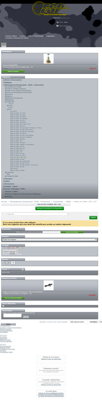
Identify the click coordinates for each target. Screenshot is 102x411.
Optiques (8, 82)
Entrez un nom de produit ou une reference (29, 232)
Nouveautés (3, 338)
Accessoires (9, 184)
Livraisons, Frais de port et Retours (10, 327)
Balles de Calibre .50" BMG (17, 170)
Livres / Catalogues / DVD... (15, 189)
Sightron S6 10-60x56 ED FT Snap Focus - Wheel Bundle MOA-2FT (23, 291)
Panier (4, 269)
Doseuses (10, 94)
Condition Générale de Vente (16, 38)
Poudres (11, 107)
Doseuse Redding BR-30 (10, 65)
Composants (10, 101)
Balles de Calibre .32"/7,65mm (18, 133)
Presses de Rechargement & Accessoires (19, 92)
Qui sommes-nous (5, 346)
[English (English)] (5, 248)
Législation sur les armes (7, 349)
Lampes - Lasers (11, 186)
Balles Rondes (14, 168)
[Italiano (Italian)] (22, 248)
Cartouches (10, 172)
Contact (23, 36)
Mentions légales (5, 347)
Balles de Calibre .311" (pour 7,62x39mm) (21, 137)
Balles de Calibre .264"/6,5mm (18, 122)
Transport (8, 179)
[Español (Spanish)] (13, 248)
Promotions (6, 52)
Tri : (8, 214)
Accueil (4, 202)
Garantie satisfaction (6, 330)
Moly (8, 174)
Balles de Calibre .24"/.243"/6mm (18, 118)
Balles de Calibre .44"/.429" (17, 159)
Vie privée (3, 350)
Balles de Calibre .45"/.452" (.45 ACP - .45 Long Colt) (24, 165)
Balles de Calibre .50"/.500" (17, 166)
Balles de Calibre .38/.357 (17, 146)
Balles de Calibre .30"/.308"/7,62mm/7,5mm (21, 129)
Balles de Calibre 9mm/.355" (17, 148)
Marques (5, 236)
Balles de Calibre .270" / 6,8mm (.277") (20, 124)
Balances (9, 96)
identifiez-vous (65, 18)
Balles (10, 109)
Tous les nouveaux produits (13, 298)
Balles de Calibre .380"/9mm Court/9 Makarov (22, 144)
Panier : (61, 22)
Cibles (7, 181)
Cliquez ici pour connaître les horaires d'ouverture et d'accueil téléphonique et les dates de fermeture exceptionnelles (51, 394)
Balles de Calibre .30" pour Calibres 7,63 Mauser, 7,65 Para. (26, 128)
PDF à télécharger (36, 36)
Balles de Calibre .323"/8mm (17, 139)
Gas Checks (13, 111)
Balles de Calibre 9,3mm (16, 150)
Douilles (11, 105)
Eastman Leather (11, 191)
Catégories (6, 77)
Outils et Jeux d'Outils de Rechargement (19, 90)
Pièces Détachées (9, 304)
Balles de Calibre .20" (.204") (17, 115)
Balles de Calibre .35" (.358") (17, 142)
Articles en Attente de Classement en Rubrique (23, 194)
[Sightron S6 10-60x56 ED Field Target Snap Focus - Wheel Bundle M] (49, 290)
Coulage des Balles (12, 176)
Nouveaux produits (9, 278)
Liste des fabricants (6, 341)
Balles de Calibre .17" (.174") (17, 113)
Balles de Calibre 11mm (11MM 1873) (20, 161)
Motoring (8, 196)
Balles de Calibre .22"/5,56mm (18, 116)
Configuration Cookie (6, 352)
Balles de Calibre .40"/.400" (17, 153)
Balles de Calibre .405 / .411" (18, 157)
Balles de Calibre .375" (16, 152)
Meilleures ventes (5, 340)
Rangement (10, 100)
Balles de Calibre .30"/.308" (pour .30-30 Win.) (22, 131)
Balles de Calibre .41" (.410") (17, 155)
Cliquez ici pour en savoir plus (51, 359)
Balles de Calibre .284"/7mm (17, 126)
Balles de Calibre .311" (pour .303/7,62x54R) (21, 135)
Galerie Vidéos (11, 36)
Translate (18, 254)
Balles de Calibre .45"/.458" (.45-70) (19, 163)
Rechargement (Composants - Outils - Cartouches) (24, 85)
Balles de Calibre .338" (16, 140)
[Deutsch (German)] (17, 248)
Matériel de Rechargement (15, 98)
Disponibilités (4, 332)
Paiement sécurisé (5, 329)
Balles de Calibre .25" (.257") (17, 120)
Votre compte (63, 26)
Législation (50, 36)
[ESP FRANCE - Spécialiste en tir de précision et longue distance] (51, 7)
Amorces (11, 103)
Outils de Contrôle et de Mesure (16, 88)
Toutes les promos (13, 71)
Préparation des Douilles (14, 87)
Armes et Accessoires (13, 80)
